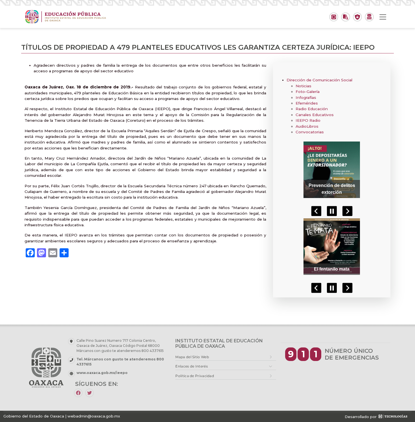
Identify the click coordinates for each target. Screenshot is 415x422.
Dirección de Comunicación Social (319, 80)
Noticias (303, 86)
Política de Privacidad (194, 376)
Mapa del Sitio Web (192, 357)
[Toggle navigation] (382, 17)
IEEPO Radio (308, 120)
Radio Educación (312, 108)
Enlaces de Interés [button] (191, 366)
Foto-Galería (308, 91)
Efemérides (307, 103)
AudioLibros (307, 126)
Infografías (306, 97)
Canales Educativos (315, 114)
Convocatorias (310, 132)
